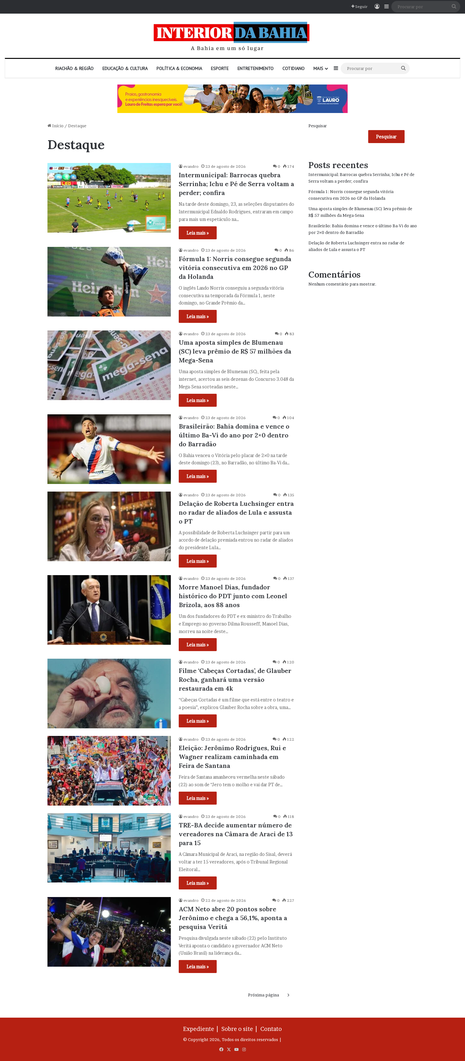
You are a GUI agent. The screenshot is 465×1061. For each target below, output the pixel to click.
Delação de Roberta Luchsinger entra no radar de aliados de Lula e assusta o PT (236, 512)
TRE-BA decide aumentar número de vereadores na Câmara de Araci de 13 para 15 (236, 834)
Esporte (220, 68)
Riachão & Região (74, 68)
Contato (271, 1029)
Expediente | (201, 1029)
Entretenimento (256, 68)
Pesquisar (317, 125)
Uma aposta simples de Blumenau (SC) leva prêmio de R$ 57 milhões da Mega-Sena (235, 351)
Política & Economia (179, 68)
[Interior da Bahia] (232, 36)
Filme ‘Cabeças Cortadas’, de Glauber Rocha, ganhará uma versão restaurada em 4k (235, 679)
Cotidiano (293, 68)
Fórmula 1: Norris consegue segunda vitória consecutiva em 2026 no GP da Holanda (235, 267)
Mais (318, 68)
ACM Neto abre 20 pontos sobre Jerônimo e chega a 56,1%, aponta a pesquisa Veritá (233, 918)
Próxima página (263, 994)
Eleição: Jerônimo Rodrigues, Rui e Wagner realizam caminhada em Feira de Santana (232, 756)
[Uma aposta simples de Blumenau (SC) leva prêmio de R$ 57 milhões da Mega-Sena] (109, 365)
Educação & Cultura (125, 68)
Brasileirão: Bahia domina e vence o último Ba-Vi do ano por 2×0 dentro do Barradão (234, 435)
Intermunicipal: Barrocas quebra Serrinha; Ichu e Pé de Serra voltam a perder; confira (236, 184)
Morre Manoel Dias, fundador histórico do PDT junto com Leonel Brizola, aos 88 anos (233, 596)
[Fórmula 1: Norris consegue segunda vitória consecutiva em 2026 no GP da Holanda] (109, 282)
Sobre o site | (240, 1029)
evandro (191, 166)
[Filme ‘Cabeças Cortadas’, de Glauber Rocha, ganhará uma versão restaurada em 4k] (109, 693)
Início (57, 125)
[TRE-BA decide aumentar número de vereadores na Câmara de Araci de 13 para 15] (109, 847)
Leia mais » (198, 232)
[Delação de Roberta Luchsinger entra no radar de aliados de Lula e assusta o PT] (109, 526)
